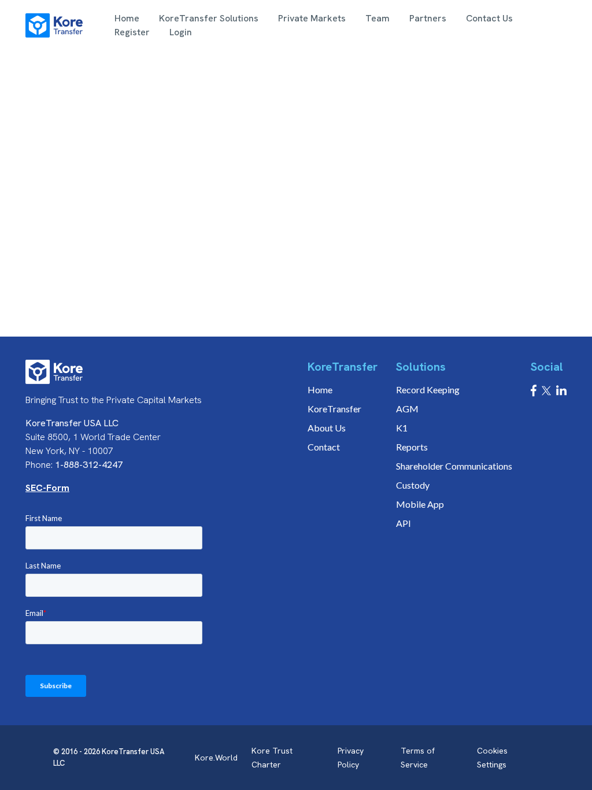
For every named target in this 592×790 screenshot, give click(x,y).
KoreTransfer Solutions (208, 18)
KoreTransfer (334, 408)
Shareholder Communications (454, 465)
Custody (413, 484)
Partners (427, 18)
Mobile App (420, 504)
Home (126, 18)
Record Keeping (428, 389)
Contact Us (489, 18)
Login (180, 32)
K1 (402, 427)
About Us (327, 427)
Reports (412, 446)
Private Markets (312, 18)
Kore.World (216, 757)
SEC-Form (47, 488)
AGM (407, 408)
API (403, 523)
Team (377, 18)
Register (132, 32)
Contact (324, 446)
